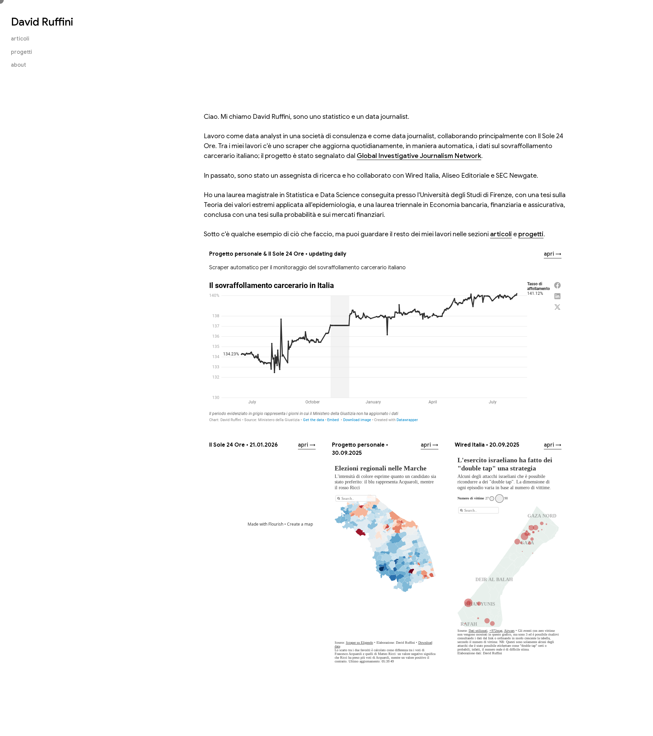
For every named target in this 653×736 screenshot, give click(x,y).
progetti (21, 52)
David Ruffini (42, 22)
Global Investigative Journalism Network (419, 155)
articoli (20, 38)
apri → (553, 254)
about (18, 65)
